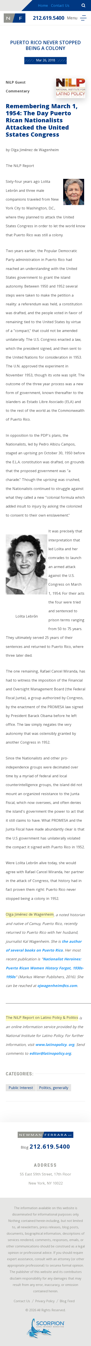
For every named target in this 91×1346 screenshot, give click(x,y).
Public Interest (21, 1088)
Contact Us (60, 6)
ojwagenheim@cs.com (57, 986)
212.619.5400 (48, 18)
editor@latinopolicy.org (50, 1054)
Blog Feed (67, 1301)
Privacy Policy (45, 1301)
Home (43, 6)
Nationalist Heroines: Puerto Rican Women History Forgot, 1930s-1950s (45, 968)
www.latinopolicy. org (54, 1045)
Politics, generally (53, 1088)
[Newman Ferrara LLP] (14, 18)
